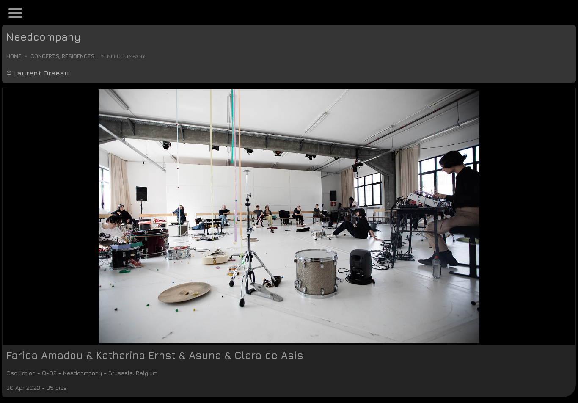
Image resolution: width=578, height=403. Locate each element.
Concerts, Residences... (64, 55)
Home (13, 55)
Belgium (189, 372)
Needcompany (43, 37)
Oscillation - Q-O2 (38, 372)
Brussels (154, 372)
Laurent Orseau (41, 73)
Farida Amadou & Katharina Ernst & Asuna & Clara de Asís (154, 355)
